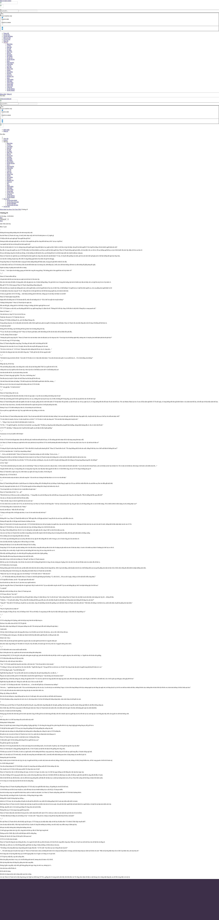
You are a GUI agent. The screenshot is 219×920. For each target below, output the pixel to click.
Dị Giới (9, 48)
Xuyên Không (11, 89)
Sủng (8, 78)
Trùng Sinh (10, 85)
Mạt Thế (9, 67)
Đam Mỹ (9, 47)
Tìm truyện (6, 199)
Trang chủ (6, 33)
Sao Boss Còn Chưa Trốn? (14, 209)
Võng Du (9, 87)
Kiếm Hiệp (10, 64)
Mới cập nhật (7, 38)
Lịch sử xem (6, 39)
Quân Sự (9, 75)
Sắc (8, 183)
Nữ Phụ (9, 73)
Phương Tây (10, 76)
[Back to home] (9, 3)
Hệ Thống (9, 56)
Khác (8, 61)
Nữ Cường (10, 72)
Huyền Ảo (10, 58)
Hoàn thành (10, 162)
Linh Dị (9, 65)
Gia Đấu (9, 157)
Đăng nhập (3, 94)
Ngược (9, 70)
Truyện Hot (6, 35)
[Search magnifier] (1, 13)
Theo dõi (5, 41)
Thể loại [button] (5, 141)
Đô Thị (9, 53)
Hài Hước (9, 55)
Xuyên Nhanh (11, 90)
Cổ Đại (9, 45)
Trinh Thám (10, 82)
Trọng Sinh (10, 84)
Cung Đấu (9, 146)
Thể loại (5, 42)
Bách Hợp (9, 44)
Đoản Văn (9, 155)
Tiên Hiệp (9, 81)
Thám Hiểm (10, 79)
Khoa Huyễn (10, 62)
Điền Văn (9, 51)
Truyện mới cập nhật (12, 205)
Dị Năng (9, 50)
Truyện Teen (10, 192)
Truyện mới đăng (8, 36)
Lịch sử (5, 140)
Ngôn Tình (10, 68)
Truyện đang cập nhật (13, 202)
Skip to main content (5, 0)
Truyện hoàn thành (12, 200)
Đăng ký (9, 94)
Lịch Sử (9, 169)
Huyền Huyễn (11, 59)
